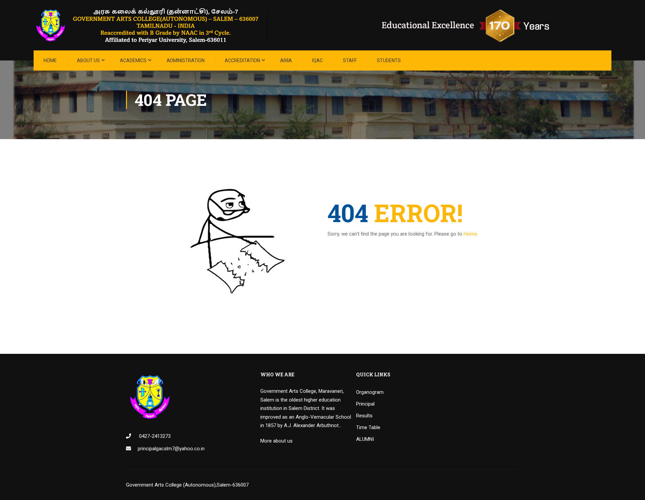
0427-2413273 (154, 436)
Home (50, 60)
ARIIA (286, 60)
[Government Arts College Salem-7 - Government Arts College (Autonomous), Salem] (302, 25)
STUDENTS (389, 60)
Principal (365, 404)
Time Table (368, 427)
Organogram (370, 392)
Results (364, 416)
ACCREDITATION (242, 60)
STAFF (350, 60)
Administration (186, 60)
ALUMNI (365, 439)
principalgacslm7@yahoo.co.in (171, 449)
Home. (471, 234)
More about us (276, 441)
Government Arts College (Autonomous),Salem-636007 (187, 485)
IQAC (317, 60)
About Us (88, 60)
